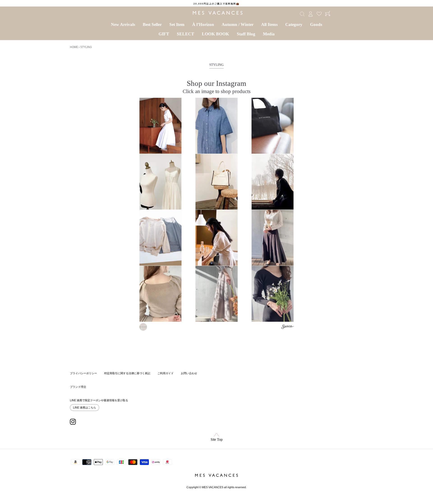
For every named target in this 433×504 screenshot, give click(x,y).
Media (269, 34)
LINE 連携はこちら (84, 407)
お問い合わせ (189, 373)
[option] (216, 3)
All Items (269, 24)
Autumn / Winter (237, 24)
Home (74, 47)
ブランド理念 (78, 386)
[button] (160, 126)
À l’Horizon (203, 24)
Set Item (176, 24)
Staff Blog (246, 34)
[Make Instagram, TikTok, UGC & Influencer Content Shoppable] (287, 327)
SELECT (185, 34)
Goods (316, 24)
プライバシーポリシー (83, 373)
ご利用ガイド (165, 373)
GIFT (164, 34)
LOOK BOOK (215, 34)
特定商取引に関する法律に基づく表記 (127, 373)
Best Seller (152, 24)
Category (293, 24)
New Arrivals (123, 24)
